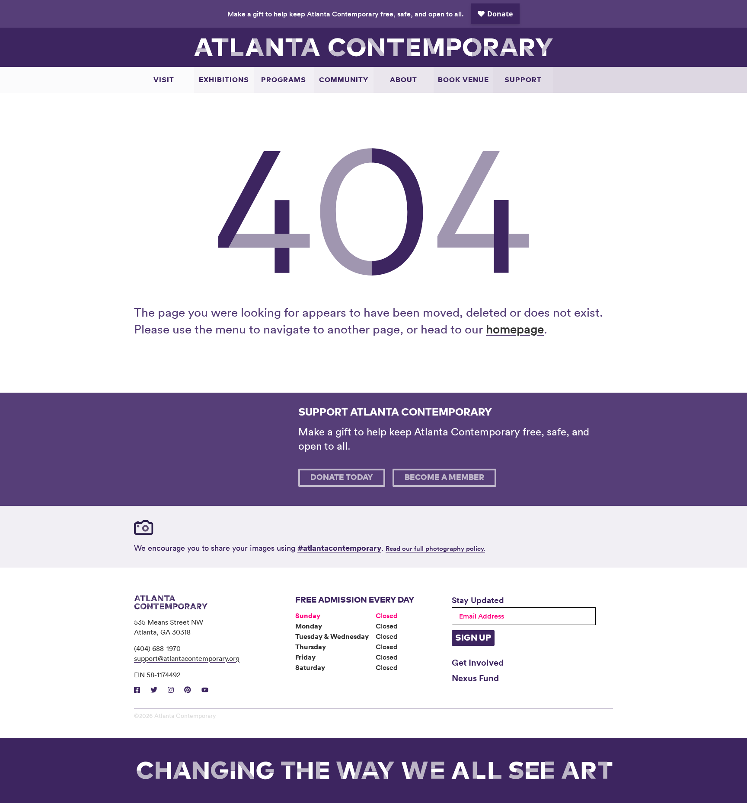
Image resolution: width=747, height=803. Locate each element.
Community (343, 79)
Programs (283, 79)
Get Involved (478, 662)
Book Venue (463, 79)
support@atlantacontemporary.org (186, 658)
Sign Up (473, 638)
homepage (515, 329)
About (403, 79)
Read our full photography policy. (435, 548)
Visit (163, 79)
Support (523, 79)
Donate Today (341, 478)
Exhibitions (224, 79)
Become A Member (444, 478)
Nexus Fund (475, 678)
